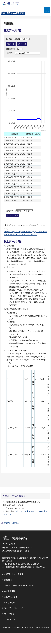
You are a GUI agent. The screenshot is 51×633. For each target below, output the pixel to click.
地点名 (9, 39)
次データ (22, 44)
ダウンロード (12, 215)
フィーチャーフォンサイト (14, 608)
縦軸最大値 (11, 49)
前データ (11, 44)
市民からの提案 (10, 597)
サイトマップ (9, 614)
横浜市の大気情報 (13, 13)
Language (9, 602)
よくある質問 (9, 591)
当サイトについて (11, 619)
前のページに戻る (11, 523)
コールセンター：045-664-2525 (19, 586)
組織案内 (8, 580)
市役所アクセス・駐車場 (13, 574)
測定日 (10, 53)
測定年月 (10, 211)
